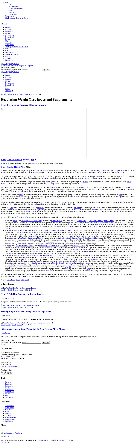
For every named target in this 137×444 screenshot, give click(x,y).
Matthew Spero (18, 105)
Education (8, 29)
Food (91, 170)
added (53, 187)
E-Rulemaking (10, 419)
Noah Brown (5, 333)
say (35, 202)
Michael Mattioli (39, 255)
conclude (48, 271)
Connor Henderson (38, 105)
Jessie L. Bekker (56, 221)
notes (96, 224)
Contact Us (9, 60)
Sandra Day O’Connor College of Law (52, 246)
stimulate (97, 176)
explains (47, 248)
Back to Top (5, 442)
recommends (70, 226)
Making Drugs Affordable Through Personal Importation (26, 311)
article (15, 221)
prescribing (95, 210)
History (7, 56)
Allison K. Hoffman (7, 298)
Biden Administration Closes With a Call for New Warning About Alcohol (33, 329)
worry (12, 208)
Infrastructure (9, 35)
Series (7, 411)
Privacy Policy (43, 440)
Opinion (3, 290)
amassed (85, 182)
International (9, 37)
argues (17, 234)
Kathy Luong (85, 263)
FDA (22, 280)
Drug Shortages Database (83, 187)
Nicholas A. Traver (78, 246)
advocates (94, 259)
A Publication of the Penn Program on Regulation (17, 66)
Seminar (3, 94)
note (9, 246)
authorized (77, 208)
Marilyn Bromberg (71, 263)
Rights (7, 41)
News (3, 325)
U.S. (88, 170)
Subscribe (8, 410)
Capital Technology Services (63, 440)
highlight (68, 267)
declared (128, 189)
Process (7, 39)
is (44, 182)
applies (47, 240)
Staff (6, 50)
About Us (8, 48)
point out (71, 223)
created (26, 187)
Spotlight (8, 415)
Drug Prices (11, 280)
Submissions (9, 45)
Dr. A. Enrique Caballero (29, 211)
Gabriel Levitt (5, 316)
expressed (79, 211)
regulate (46, 178)
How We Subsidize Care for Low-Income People (22, 294)
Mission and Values (11, 54)
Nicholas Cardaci (58, 263)
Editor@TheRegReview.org (10, 366)
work (28, 176)
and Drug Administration (101, 170)
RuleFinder (9, 421)
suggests (88, 251)
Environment (9, 31)
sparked (39, 170)
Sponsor (8, 58)
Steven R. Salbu (43, 230)
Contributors (9, 52)
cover (21, 195)
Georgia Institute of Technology (61, 230)
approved (119, 170)
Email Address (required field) (11, 69)
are (99, 202)
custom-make (29, 189)
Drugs (18, 280)
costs (120, 195)
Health (7, 33)
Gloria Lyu (6, 105)
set (117, 197)
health (27, 280)
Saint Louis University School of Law (101, 221)
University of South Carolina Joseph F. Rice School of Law (78, 238)
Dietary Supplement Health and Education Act (100, 223)
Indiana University (53, 255)
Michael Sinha (81, 221)
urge (88, 269)
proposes (51, 242)
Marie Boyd (41, 238)
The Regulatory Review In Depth (16, 47)
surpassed (54, 184)
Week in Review (10, 417)
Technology (9, 43)
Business (8, 27)
